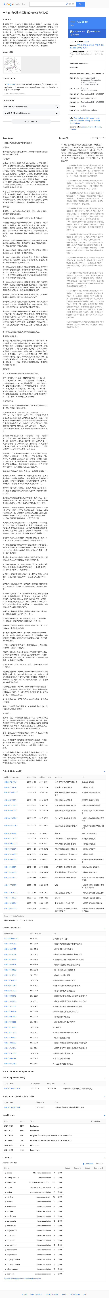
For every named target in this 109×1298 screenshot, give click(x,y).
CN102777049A (10, 787)
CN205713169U (10, 805)
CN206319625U (10, 818)
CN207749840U (10, 854)
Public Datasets (52, 1294)
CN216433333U (10, 1043)
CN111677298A (10, 885)
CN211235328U (10, 1001)
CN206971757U (10, 839)
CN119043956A (10, 959)
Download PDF (79, 32)
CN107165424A (10, 833)
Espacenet (85, 127)
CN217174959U (10, 970)
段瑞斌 (85, 45)
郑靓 (74, 48)
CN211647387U (10, 898)
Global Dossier (95, 127)
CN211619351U (10, 893)
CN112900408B (10, 1058)
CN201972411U (10, 782)
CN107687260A (10, 849)
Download (89, 1164)
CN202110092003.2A (12, 1089)
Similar (76, 35)
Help (85, 1294)
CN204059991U (10, 792)
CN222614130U (10, 1053)
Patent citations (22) (81, 118)
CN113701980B (10, 1022)
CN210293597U (10, 877)
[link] (31, 87)
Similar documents (77, 121)
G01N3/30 (11, 84)
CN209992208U (10, 986)
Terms (64, 1294)
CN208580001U (10, 859)
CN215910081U (10, 1038)
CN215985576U (10, 908)
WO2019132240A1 (11, 939)
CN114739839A (10, 954)
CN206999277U (10, 844)
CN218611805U (10, 1027)
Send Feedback (36, 1294)
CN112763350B (10, 1006)
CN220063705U (10, 1064)
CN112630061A (10, 1012)
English (86, 41)
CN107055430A (10, 826)
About (24, 1294)
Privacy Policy (75, 1294)
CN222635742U (10, 991)
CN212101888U (10, 903)
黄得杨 (91, 45)
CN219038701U (10, 1017)
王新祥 (97, 45)
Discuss (73, 129)
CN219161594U (10, 975)
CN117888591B (10, 996)
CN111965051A (10, 965)
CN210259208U (10, 872)
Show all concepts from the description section (22, 1279)
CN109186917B (10, 949)
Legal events (95, 118)
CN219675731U (10, 1032)
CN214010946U (10, 980)
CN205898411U (10, 810)
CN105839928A (10, 800)
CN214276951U (10, 1048)
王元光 (79, 45)
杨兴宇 (85, 48)
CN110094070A (10, 867)
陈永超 (79, 48)
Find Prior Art (95, 32)
